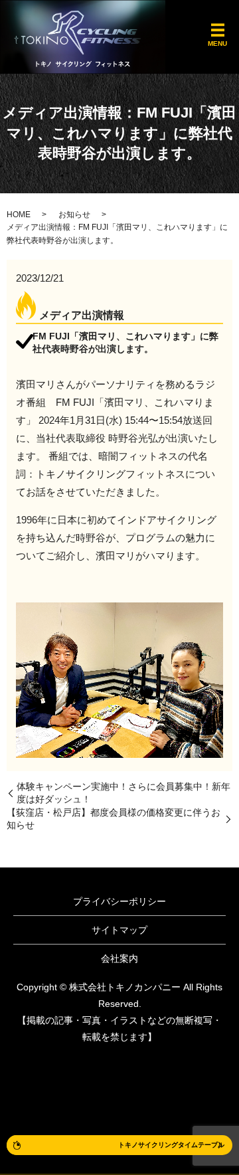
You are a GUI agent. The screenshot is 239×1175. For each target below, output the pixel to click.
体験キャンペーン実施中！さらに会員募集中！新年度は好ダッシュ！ (123, 793)
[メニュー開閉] (217, 30)
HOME (19, 214)
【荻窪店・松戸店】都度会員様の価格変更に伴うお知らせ (113, 819)
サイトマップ (119, 930)
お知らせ (74, 214)
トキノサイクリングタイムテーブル (171, 1144)
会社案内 (119, 958)
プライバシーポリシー (119, 901)
